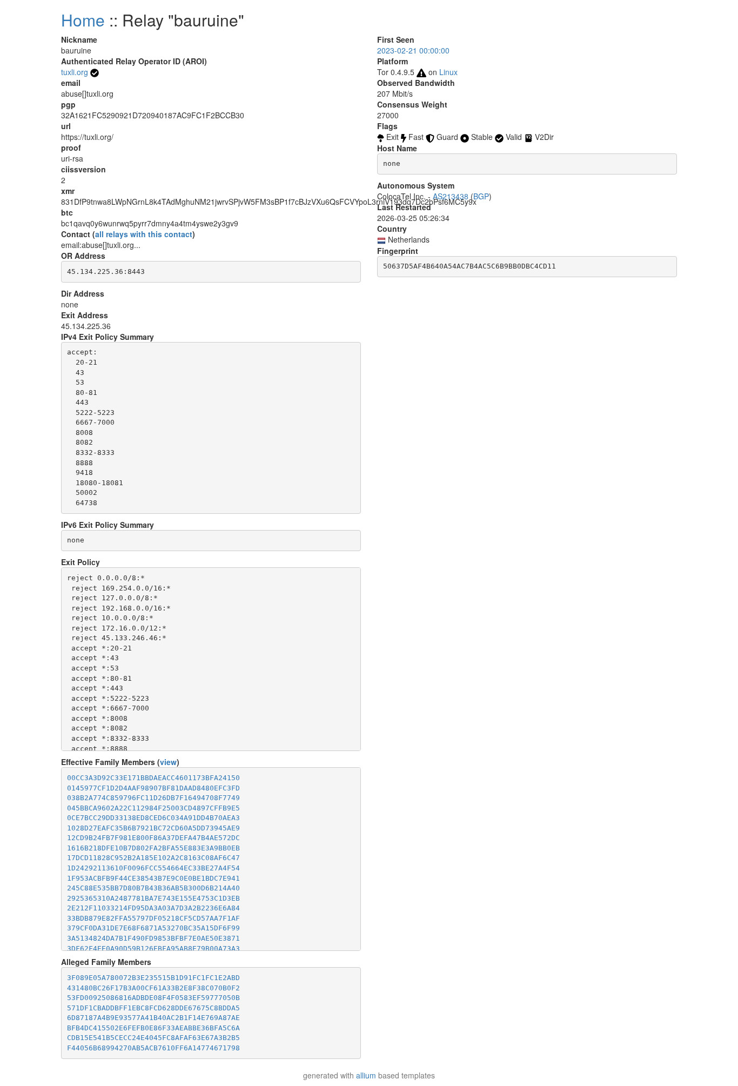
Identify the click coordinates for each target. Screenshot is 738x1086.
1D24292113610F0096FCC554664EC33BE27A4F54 (153, 868)
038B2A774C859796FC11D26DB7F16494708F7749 (153, 798)
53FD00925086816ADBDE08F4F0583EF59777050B (153, 998)
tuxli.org (74, 71)
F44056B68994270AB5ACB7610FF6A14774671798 (153, 1048)
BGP (481, 196)
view (168, 761)
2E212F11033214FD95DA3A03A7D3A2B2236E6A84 (153, 908)
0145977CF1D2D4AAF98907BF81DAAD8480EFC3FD (153, 788)
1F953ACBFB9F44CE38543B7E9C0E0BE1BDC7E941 (153, 878)
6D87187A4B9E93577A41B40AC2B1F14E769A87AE (153, 1018)
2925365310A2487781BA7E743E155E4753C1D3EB (153, 898)
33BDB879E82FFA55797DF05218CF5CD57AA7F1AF (153, 918)
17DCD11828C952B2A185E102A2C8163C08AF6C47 (153, 858)
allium (366, 1075)
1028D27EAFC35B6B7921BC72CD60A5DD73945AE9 (153, 828)
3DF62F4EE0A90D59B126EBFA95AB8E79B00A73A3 (153, 948)
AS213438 (450, 196)
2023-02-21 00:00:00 (413, 50)
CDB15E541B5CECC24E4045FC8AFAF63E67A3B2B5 (153, 1038)
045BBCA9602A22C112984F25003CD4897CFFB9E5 (153, 808)
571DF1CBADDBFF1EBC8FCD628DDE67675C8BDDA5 (153, 1008)
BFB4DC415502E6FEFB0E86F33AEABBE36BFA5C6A (153, 1028)
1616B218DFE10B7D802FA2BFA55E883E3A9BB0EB (153, 848)
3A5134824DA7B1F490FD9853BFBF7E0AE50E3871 (153, 938)
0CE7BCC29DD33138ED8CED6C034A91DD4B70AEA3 (153, 818)
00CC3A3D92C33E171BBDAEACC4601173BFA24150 (153, 778)
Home (83, 19)
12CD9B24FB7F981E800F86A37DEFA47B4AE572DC (153, 838)
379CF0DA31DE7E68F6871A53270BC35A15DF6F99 (153, 928)
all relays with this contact (143, 234)
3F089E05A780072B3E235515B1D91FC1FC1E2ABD (153, 978)
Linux (448, 71)
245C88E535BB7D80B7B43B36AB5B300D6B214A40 (153, 888)
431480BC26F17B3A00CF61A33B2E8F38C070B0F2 (153, 988)
